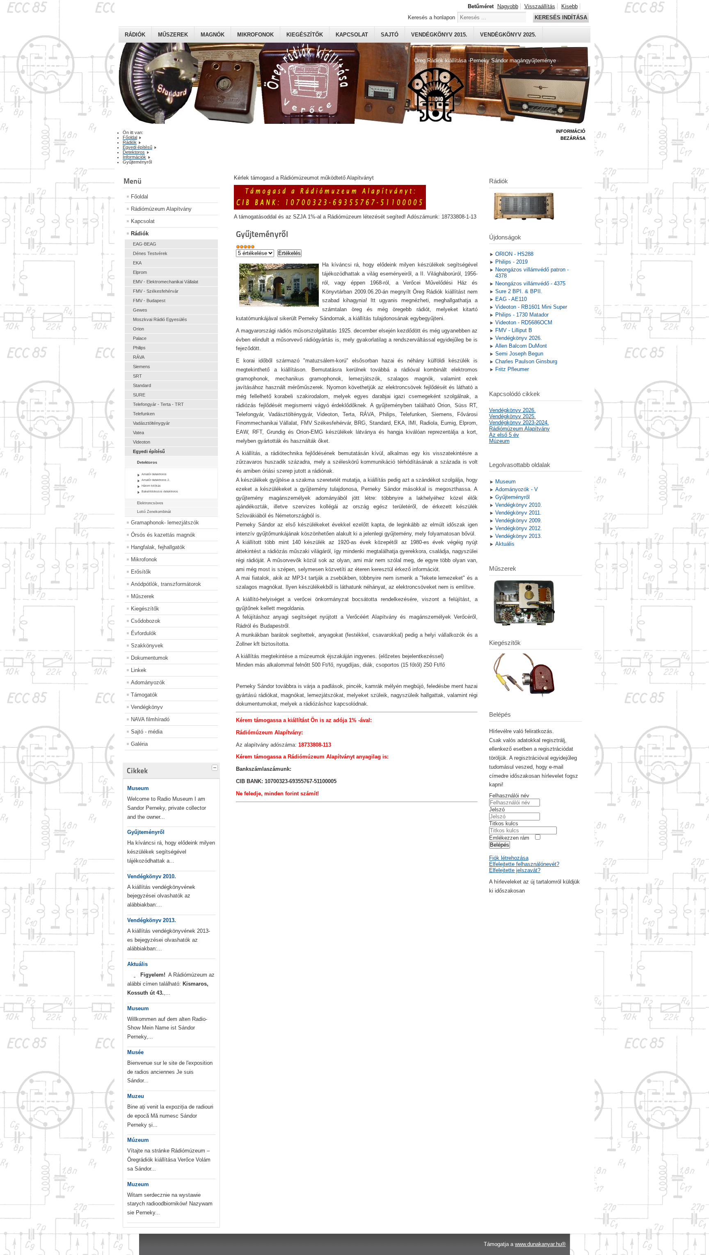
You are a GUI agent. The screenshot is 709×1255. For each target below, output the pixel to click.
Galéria (139, 744)
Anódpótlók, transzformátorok (166, 584)
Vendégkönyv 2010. (151, 876)
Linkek (138, 670)
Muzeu (135, 1096)
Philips (139, 347)
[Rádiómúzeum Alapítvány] (330, 208)
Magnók (212, 35)
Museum (138, 788)
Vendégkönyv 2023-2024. (519, 422)
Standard (142, 385)
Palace (139, 338)
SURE (139, 394)
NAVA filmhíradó (150, 719)
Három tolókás (151, 485)
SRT (137, 376)
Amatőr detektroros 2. (156, 479)
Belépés (499, 845)
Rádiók (135, 35)
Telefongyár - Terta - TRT (158, 404)
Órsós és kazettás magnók (163, 535)
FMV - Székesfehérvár (155, 291)
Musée (135, 1052)
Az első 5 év (504, 435)
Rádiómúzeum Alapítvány (161, 209)
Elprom (140, 272)
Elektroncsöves (150, 503)
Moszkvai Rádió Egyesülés (160, 319)
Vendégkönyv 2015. (439, 35)
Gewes (140, 309)
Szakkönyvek (147, 645)
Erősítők (141, 572)
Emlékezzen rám (509, 838)
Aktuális (137, 964)
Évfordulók (143, 633)
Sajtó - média (146, 732)
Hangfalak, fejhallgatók (158, 547)
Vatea (138, 432)
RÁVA (138, 357)
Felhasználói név (509, 796)
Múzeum (138, 1140)
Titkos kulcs (503, 823)
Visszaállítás (539, 6)
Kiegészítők (304, 35)
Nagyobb (507, 6)
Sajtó (389, 35)
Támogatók (144, 695)
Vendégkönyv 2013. (151, 920)
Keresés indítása (561, 17)
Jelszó (497, 809)
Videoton (141, 442)
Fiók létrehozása (508, 858)
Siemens (141, 366)
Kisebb (569, 6)
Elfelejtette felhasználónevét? (524, 864)
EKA (137, 262)
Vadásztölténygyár (151, 423)
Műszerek (173, 35)
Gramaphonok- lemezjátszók (165, 522)
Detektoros (147, 462)
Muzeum (138, 1184)
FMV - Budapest (149, 300)
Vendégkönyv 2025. (508, 35)
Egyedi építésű (149, 451)
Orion (138, 328)
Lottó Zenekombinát (154, 512)
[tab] (216, 767)
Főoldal (139, 197)
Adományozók (148, 682)
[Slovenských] (134, 975)
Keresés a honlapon (431, 17)
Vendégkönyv (147, 707)
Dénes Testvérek (150, 253)
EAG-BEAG (144, 243)
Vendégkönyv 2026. (512, 410)
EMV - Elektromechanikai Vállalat (165, 281)
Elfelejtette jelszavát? (514, 870)
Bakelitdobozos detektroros (160, 491)
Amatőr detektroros (154, 474)
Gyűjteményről (146, 832)
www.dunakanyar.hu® (540, 1244)
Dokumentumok (149, 658)
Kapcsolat (352, 35)
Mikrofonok (255, 35)
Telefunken (144, 413)
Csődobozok (145, 621)
